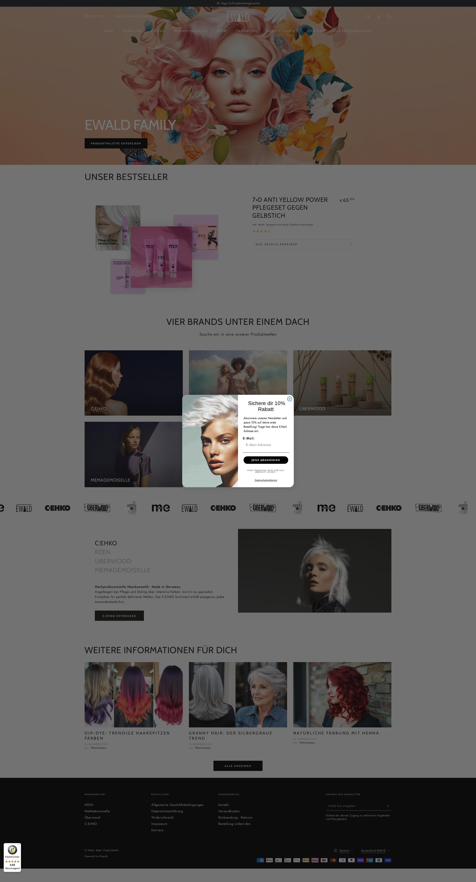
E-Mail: (249, 438)
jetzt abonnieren (266, 460)
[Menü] (19, 845)
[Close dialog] (289, 399)
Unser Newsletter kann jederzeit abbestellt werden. (265, 471)
